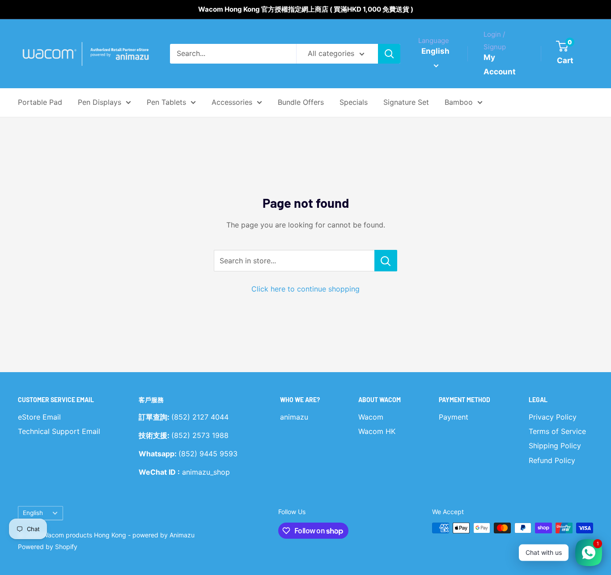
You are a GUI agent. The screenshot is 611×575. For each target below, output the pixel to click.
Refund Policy (552, 460)
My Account (500, 64)
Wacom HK (376, 431)
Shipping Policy (555, 445)
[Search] (389, 54)
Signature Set (406, 102)
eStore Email (39, 416)
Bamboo (459, 102)
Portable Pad (40, 102)
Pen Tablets (166, 102)
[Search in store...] (385, 260)
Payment (453, 416)
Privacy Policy (553, 416)
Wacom (370, 416)
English (33, 512)
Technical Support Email (59, 431)
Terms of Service (557, 431)
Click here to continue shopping (305, 288)
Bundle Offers (301, 102)
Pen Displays (99, 102)
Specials (353, 102)
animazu (294, 416)
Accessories (232, 102)
